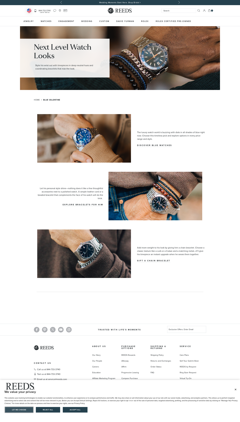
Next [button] (178, 2)
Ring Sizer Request (188, 372)
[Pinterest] (45, 329)
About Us (99, 346)
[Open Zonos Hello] (29, 11)
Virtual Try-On (186, 378)
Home (37, 99)
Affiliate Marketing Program (103, 378)
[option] (120, 2)
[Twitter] (53, 329)
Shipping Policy (157, 355)
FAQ (152, 372)
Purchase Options (128, 347)
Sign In (204, 10)
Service (185, 346)
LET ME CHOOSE (19, 409)
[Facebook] (36, 329)
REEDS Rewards (128, 355)
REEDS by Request (188, 366)
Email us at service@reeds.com (52, 379)
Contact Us (42, 363)
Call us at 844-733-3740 (48, 369)
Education (96, 372)
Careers (95, 366)
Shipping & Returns (158, 347)
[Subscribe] (203, 329)
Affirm (123, 366)
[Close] (235, 390)
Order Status (156, 366)
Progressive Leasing (130, 372)
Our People (97, 360)
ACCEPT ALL (75, 409)
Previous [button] (61, 2)
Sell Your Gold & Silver (189, 360)
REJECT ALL (48, 409)
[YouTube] (61, 329)
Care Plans (184, 355)
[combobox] (178, 11)
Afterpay (125, 360)
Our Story (96, 355)
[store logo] (120, 11)
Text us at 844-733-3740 (48, 374)
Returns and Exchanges (161, 360)
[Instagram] (69, 329)
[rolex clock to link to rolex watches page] (209, 21)
